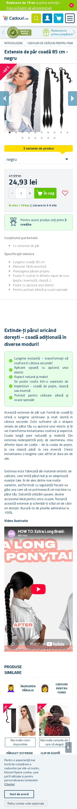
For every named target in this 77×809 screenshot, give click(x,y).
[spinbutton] (21, 193)
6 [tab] (42, 131)
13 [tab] (35, 136)
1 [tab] (9, 131)
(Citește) (9, 784)
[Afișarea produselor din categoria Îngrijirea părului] (11, 688)
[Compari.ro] (19, 32)
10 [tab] (67, 131)
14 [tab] (42, 136)
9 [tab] (61, 131)
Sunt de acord (19, 794)
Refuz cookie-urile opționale (25, 803)
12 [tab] (29, 136)
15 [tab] (48, 136)
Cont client (47, 22)
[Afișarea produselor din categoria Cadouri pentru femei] (45, 688)
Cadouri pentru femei (62, 688)
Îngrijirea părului (28, 688)
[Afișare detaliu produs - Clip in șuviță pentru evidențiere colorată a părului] (54, 721)
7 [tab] (48, 131)
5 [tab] (35, 131)
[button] (29, 193)
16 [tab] (54, 136)
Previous (3, 32)
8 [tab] (54, 131)
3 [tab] (22, 131)
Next (74, 32)
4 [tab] (29, 131)
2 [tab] (16, 131)
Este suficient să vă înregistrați (29, 7)
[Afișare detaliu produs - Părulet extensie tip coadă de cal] (20, 721)
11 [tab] (22, 136)
